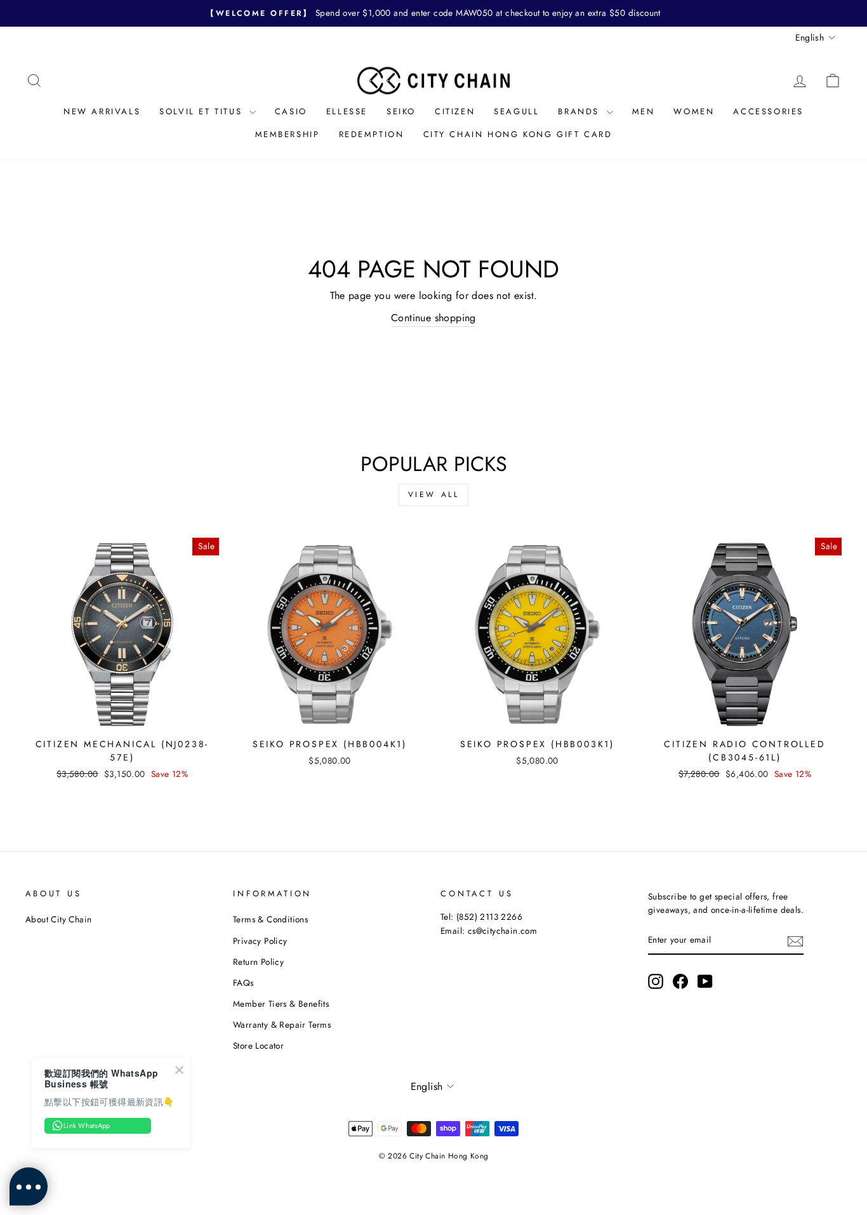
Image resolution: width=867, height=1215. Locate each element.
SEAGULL (516, 111)
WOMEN (693, 111)
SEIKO (401, 111)
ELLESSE (346, 111)
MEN (643, 111)
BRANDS (580, 111)
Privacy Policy (260, 940)
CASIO (291, 111)
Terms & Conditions (270, 919)
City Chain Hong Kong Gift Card (517, 134)
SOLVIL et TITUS (202, 111)
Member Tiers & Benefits (281, 1003)
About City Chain (58, 919)
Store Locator (258, 1045)
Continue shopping (433, 317)
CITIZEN (455, 111)
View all (434, 494)
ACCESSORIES (768, 111)
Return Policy (258, 961)
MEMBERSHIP (287, 134)
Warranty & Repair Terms (282, 1024)
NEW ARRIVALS (101, 111)
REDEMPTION (371, 134)
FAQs (243, 982)
